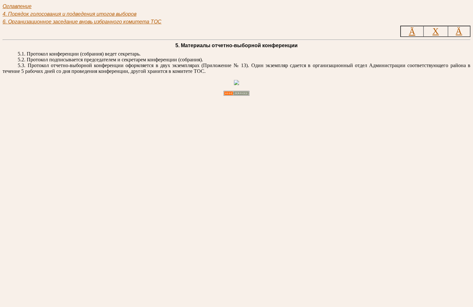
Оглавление (17, 6)
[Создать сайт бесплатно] (236, 94)
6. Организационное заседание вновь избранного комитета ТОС (82, 21)
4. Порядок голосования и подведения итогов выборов (69, 14)
